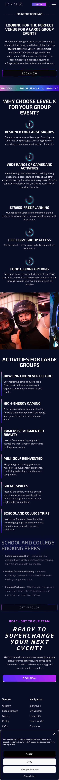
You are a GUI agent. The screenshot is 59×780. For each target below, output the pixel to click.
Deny (29, 761)
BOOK (39, 4)
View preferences (29, 769)
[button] (54, 733)
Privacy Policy (29, 776)
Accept (29, 754)
